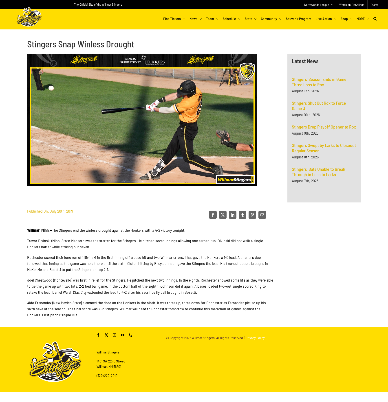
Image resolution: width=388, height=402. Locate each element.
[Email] (262, 215)
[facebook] (98, 335)
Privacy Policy (255, 337)
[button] (375, 18)
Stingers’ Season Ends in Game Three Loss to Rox (319, 81)
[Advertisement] (324, 255)
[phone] (130, 335)
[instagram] (114, 335)
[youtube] (122, 335)
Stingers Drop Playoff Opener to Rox (324, 126)
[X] (223, 215)
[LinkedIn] (233, 215)
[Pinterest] (252, 215)
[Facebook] (213, 215)
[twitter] (106, 335)
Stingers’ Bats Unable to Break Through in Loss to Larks (318, 171)
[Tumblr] (242, 215)
